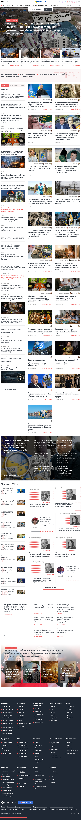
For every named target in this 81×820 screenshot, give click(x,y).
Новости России (23, 748)
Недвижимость (39, 714)
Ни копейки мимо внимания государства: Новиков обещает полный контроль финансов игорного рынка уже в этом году (44, 443)
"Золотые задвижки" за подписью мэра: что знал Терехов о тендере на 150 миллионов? (37, 363)
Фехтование (54, 720)
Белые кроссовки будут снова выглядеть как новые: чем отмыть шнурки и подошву (8, 502)
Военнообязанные (72, 750)
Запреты (21, 781)
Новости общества (55, 65)
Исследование (6, 753)
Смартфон (70, 718)
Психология (5, 750)
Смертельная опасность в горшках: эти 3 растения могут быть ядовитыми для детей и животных (12, 219)
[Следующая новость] (79, 28)
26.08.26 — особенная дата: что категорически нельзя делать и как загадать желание (12, 359)
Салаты (53, 782)
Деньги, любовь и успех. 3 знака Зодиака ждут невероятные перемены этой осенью (48, 672)
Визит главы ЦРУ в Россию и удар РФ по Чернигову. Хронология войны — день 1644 (12, 277)
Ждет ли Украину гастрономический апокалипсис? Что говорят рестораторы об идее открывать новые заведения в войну (67, 470)
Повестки (69, 742)
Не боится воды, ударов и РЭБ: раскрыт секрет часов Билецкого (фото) (66, 362)
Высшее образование (25, 723)
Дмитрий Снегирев (61, 488)
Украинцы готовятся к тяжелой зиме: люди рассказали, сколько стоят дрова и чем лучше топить (40, 331)
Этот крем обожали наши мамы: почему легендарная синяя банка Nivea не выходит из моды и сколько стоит (12, 672)
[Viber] (62, 1)
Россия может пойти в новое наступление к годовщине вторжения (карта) (66, 630)
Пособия (21, 726)
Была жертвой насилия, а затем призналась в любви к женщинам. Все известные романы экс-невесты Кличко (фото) (34, 653)
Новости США (23, 745)
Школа (20, 720)
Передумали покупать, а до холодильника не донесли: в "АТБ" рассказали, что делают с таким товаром (13, 257)
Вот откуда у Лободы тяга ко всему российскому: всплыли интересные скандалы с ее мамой (68, 672)
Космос (69, 709)
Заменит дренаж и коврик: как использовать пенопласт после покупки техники (8, 558)
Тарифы (37, 717)
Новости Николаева (8, 733)
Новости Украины (14, 65)
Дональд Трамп (7, 773)
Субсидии (21, 715)
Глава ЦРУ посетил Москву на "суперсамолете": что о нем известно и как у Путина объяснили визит (70, 61)
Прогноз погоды (23, 729)
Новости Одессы (7, 715)
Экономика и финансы (38, 704)
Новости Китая (23, 753)
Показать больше (10, 389)
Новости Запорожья (8, 720)
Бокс (52, 709)
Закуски (53, 785)
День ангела (22, 783)
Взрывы (53, 746)
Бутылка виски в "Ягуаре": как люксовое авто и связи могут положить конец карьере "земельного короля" (66, 136)
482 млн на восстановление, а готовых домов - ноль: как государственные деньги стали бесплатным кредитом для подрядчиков (34, 28)
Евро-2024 (54, 718)
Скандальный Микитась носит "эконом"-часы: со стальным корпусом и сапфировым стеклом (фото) (39, 233)
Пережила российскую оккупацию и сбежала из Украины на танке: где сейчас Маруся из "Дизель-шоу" (7, 547)
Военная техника (56, 758)
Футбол (53, 706)
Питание (5, 745)
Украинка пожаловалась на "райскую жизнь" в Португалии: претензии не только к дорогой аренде (40, 427)
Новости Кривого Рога (7, 724)
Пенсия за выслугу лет (40, 787)
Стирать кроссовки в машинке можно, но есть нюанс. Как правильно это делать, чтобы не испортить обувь (7, 524)
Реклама (3, 809)
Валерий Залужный (8, 782)
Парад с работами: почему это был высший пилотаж (39, 505)
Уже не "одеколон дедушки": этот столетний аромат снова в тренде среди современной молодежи (11, 321)
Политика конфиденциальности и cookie (19, 807)
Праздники (21, 767)
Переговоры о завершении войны (53, 74)
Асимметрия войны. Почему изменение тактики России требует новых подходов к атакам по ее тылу (64, 505)
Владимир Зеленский (8, 771)
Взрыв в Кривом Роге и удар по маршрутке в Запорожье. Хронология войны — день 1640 (44, 619)
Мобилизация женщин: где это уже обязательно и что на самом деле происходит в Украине (67, 104)
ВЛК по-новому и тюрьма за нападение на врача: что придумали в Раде (65, 298)
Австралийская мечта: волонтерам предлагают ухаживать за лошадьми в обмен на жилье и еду (12, 229)
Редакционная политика (40, 807)
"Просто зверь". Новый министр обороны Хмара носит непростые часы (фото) (40, 104)
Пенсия (36, 767)
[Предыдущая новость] (2, 28)
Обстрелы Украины (9, 74)
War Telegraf (36, 65)
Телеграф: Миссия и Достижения (58, 809)
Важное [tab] (22, 85)
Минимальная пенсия (41, 784)
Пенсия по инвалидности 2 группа (39, 775)
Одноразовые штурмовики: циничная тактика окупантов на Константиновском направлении (39, 554)
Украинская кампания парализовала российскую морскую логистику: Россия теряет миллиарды (42, 579)
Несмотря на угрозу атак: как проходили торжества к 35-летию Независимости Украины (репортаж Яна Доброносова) (67, 233)
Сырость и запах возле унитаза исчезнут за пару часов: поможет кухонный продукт (11, 350)
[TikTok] (74, 2)
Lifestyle (36, 739)
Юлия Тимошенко (7, 790)
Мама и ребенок (7, 742)
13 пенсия (37, 771)
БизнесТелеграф (66, 5)
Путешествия (38, 750)
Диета (4, 748)
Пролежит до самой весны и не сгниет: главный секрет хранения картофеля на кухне (11, 330)
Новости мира (76, 65)
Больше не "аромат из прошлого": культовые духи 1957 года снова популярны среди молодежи (7, 592)
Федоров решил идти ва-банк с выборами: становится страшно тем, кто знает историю (69, 530)
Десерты (53, 779)
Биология (69, 712)
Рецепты (53, 767)
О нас (3, 807)
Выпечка (53, 771)
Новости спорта (56, 703)
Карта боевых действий (55, 743)
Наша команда (32, 809)
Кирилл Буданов (7, 785)
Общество (21, 703)
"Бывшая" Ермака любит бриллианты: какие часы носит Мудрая (67, 395)
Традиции (21, 778)
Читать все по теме (10, 475)
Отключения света (28, 74)
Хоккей (53, 715)
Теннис (53, 712)
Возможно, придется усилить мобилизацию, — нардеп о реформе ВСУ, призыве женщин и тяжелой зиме (67, 169)
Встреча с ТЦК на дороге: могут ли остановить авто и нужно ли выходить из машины (39, 265)
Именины (21, 786)
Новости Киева (6, 706)
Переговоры (54, 749)
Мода (36, 748)
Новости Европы (23, 742)
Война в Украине (56, 739)
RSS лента (74, 809)
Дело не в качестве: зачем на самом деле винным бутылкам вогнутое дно (12, 237)
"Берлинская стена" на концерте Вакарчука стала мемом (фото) (30, 672)
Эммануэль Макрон (8, 779)
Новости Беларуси (24, 756)
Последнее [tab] (5, 85)
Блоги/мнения (46, 502)
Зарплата (21, 706)
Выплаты (21, 712)
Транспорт (38, 711)
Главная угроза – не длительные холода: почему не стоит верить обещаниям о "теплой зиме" (10, 61)
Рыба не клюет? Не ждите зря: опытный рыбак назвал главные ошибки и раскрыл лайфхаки (40, 201)
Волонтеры (54, 755)
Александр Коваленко (60, 575)
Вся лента (4, 89)
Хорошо (48, 9)
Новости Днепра (7, 712)
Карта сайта (42, 809)
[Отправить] (20, 2)
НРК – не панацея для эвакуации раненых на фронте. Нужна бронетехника (65, 554)
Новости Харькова (7, 709)
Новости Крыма (7, 730)
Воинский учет (71, 753)
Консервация (54, 773)
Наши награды (13, 809)
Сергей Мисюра (34, 489)
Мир (19, 739)
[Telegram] (65, 2)
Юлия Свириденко (7, 796)
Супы (52, 776)
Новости (4, 703)
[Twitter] (70, 2)
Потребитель (38, 745)
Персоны (4, 767)
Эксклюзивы (54, 5)
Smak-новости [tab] (14, 85)
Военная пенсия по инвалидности (40, 780)
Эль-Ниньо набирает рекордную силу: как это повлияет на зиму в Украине (67, 201)
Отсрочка (69, 748)
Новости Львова (7, 718)
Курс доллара (39, 719)
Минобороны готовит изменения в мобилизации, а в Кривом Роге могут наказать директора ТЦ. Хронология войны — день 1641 (66, 607)
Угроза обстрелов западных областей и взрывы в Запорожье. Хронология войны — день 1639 (66, 620)
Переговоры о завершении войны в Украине (16, 5)
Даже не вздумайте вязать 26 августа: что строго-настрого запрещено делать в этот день (10, 246)
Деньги (37, 708)
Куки (39, 9)
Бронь (68, 745)
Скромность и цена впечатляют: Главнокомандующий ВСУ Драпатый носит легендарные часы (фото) (7, 536)
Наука (68, 703)
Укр (79, 2)
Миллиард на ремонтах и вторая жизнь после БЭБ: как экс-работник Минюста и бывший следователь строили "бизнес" (50, 61)
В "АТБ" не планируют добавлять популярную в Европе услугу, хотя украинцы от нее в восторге (12, 186)
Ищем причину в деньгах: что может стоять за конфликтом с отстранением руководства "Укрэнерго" (43, 469)
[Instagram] (72, 2)
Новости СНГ (22, 750)
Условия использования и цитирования (61, 807)
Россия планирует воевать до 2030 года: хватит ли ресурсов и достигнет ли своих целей (39, 395)
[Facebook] (60, 2)
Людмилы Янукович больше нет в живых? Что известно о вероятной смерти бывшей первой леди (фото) (7, 513)
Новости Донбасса (7, 727)
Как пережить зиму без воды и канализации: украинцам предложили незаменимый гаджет (13, 267)
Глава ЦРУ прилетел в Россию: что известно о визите (12, 368)
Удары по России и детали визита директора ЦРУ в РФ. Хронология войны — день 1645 (30, 61)
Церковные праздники (22, 771)
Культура (37, 753)
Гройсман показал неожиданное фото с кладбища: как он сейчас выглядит (8, 581)
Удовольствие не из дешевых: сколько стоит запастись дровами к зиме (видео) (12, 340)
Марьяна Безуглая (7, 793)
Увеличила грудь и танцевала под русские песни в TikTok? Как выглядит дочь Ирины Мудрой (7, 569)
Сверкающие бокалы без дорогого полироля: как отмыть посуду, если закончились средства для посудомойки (12, 288)
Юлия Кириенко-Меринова (67, 513)
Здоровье (5, 739)
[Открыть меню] (2, 2)
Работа (21, 709)
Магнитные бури (39, 759)
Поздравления (39, 762)
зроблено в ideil (75, 813)
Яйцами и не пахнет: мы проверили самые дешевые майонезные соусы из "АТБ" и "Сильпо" (12, 130)
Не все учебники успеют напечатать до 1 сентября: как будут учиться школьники (66, 331)
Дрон (68, 715)
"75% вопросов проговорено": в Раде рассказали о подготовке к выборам (39, 168)
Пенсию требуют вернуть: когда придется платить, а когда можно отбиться (40, 135)
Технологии (70, 706)
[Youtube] (67, 2)
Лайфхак (37, 756)
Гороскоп (37, 742)
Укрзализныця (39, 722)
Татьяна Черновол (35, 526)
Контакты (23, 809)
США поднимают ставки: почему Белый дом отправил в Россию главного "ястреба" (12, 298)
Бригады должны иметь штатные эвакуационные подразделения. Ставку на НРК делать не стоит (47, 522)
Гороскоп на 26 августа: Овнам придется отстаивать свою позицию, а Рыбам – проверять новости (12, 96)
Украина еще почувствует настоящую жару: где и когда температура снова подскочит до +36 (66, 266)
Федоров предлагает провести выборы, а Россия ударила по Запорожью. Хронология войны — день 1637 (44, 631)
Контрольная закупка (40, 5)
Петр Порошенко (7, 787)
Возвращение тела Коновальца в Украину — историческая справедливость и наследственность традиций (72, 571)
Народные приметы (24, 775)
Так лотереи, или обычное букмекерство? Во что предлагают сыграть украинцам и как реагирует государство (67, 443)
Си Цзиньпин (6, 776)
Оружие (53, 752)
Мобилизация (28, 76)
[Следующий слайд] (79, 5)
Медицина (22, 718)
